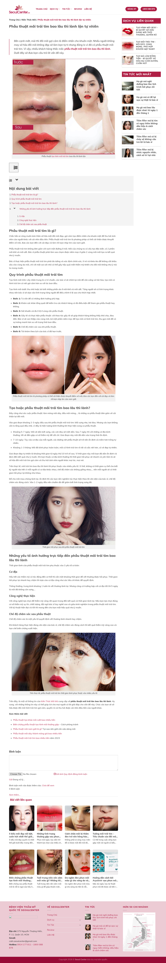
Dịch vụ (54, 9)
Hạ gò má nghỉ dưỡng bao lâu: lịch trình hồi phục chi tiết (105, 917)
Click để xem (48, 785)
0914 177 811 (24, 944)
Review (78, 9)
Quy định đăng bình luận (75, 774)
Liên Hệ (88, 9)
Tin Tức (66, 9)
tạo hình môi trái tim (60, 156)
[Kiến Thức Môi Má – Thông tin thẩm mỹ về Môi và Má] (20, 9)
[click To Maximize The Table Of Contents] (13, 167)
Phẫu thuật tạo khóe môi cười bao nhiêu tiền (34, 720)
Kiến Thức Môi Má (49, 701)
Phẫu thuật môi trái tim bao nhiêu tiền (31, 738)
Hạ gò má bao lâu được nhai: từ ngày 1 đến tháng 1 (105, 937)
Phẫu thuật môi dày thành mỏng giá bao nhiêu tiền (37, 733)
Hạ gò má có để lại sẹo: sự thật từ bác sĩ (105, 927)
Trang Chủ (42, 9)
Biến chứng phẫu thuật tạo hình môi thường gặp (36, 724)
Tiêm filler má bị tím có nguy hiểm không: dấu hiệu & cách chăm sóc (105, 948)
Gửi (10, 779)
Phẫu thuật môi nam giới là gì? (27, 729)
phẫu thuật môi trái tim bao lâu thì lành (87, 48)
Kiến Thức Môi (29, 19)
